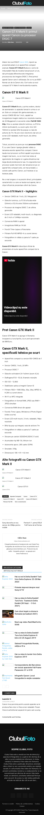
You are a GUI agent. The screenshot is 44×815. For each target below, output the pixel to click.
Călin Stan (11, 42)
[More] (32, 55)
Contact (22, 806)
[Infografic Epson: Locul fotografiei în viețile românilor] (8, 678)
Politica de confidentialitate (24, 804)
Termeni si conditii (8, 804)
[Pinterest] (22, 55)
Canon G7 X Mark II (9, 499)
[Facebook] (11, 55)
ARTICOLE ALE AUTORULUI (13, 571)
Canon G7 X (33, 496)
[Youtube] (31, 557)
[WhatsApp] (27, 55)
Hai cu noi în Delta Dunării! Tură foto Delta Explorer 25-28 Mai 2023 (28, 579)
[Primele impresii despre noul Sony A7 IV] (8, 590)
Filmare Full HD (7, 502)
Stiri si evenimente (20, 502)
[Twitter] (16, 55)
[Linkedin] (22, 557)
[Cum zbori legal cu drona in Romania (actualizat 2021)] (8, 614)
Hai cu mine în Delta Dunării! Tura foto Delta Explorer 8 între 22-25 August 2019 (26, 635)
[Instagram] (17, 557)
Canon (25, 496)
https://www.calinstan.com (22, 541)
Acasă (3, 8)
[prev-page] (3, 686)
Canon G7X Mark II (31, 499)
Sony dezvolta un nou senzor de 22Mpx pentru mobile (11, 525)
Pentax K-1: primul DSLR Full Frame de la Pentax (33, 524)
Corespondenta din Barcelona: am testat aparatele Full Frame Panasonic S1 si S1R (28, 667)
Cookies (37, 804)
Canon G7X (20, 499)
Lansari (29, 27)
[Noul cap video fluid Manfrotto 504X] (8, 624)
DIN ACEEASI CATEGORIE (12, 568)
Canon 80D (23, 62)
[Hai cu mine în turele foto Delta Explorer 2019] (8, 657)
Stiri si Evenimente (20, 27)
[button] (3, 3)
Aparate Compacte (13, 8)
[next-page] (7, 686)
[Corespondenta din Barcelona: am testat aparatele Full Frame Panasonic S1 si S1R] (8, 667)
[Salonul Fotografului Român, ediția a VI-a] (8, 647)
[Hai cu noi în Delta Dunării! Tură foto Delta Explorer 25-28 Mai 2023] (8, 579)
